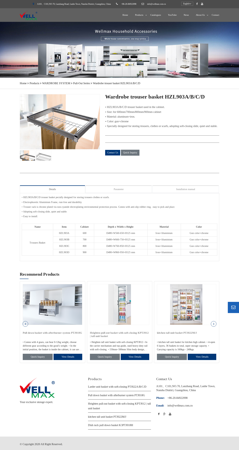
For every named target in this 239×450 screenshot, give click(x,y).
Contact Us (112, 152)
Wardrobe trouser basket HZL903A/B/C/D (116, 83)
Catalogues (155, 15)
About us (200, 15)
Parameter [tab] (119, 189)
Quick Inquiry (130, 152)
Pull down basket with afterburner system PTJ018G (116, 395)
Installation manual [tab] (185, 189)
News (186, 15)
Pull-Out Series (81, 83)
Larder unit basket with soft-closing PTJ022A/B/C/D (117, 386)
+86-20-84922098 (128, 4)
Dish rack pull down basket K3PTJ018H (110, 425)
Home (125, 15)
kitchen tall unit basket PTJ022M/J (107, 416)
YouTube (172, 15)
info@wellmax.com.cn (156, 4)
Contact (215, 15)
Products (139, 15)
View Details (68, 356)
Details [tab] (52, 189)
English (186, 3)
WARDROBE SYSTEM (56, 83)
